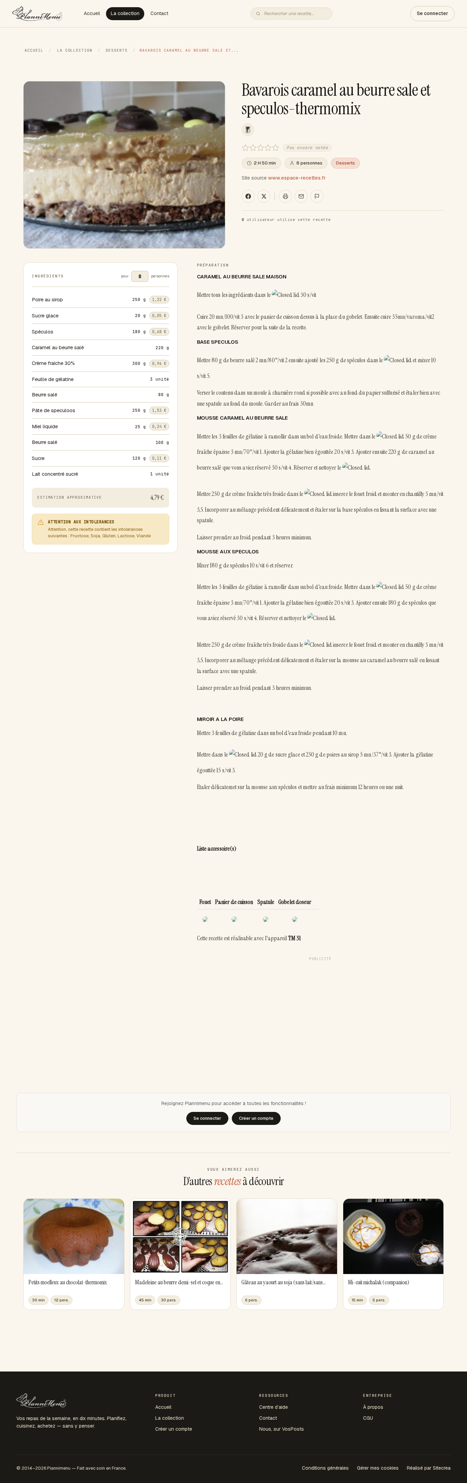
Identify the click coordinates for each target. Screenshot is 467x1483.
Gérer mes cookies (378, 1468)
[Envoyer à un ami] (301, 196)
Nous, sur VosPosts (281, 1429)
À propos (373, 1407)
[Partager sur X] (263, 196)
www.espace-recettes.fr (297, 178)
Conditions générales (325, 1468)
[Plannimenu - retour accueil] (41, 1400)
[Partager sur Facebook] (248, 196)
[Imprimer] (285, 196)
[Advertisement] (320, 1012)
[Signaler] (316, 196)
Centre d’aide (273, 1407)
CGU (368, 1418)
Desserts (116, 50)
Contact (159, 13)
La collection (125, 13)
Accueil (92, 13)
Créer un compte (173, 1429)
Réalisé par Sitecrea (429, 1468)
